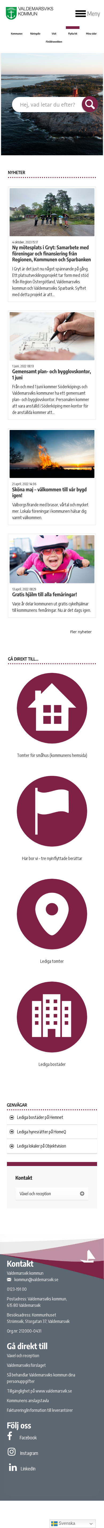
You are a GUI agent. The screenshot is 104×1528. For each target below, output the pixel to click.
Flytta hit (72, 33)
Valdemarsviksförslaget (26, 1365)
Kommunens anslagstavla (28, 1400)
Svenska (66, 1523)
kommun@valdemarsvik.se (36, 1279)
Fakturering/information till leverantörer (40, 1410)
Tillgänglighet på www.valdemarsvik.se (39, 1391)
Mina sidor (91, 33)
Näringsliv (35, 33)
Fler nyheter (81, 631)
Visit (54, 33)
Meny (93, 13)
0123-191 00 (17, 1289)
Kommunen (16, 33)
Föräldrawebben (54, 41)
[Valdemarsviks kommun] (29, 13)
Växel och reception (23, 1355)
